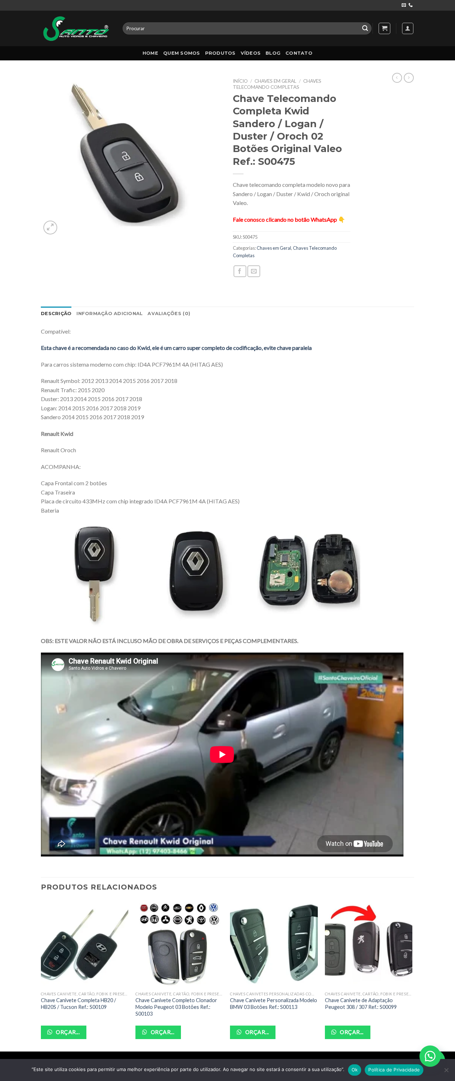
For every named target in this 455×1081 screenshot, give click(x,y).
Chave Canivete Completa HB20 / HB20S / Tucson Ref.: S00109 (78, 1003)
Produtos (220, 53)
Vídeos (251, 53)
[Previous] (41, 975)
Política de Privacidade (394, 1069)
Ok (355, 1069)
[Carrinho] (384, 28)
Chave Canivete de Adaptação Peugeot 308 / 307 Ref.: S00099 (361, 1003)
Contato (298, 53)
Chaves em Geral (275, 81)
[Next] (412, 975)
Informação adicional (109, 313)
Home (150, 53)
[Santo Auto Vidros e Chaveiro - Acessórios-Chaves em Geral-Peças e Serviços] (76, 28)
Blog (273, 53)
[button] (430, 1056)
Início (240, 81)
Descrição (56, 313)
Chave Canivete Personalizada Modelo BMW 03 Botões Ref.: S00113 (273, 1003)
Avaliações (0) (169, 313)
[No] (446, 1072)
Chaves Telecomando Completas (277, 84)
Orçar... (67, 1032)
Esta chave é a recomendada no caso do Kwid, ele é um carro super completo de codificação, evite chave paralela (176, 347)
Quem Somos (181, 53)
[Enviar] (365, 28)
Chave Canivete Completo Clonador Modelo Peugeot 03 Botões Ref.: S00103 (176, 1006)
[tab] (56, 314)
